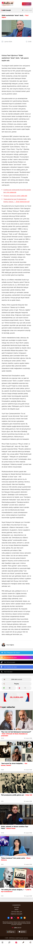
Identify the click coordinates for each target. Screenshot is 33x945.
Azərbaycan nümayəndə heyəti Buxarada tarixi (17, 191)
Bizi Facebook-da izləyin (10, 667)
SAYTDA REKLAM (16, 911)
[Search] (9, 942)
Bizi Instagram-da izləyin (10, 657)
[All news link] (30, 942)
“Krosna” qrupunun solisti (15, 196)
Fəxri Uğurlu (10, 645)
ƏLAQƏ (16, 907)
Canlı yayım (26, 4)
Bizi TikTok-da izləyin (9, 662)
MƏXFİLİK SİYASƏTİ (16, 914)
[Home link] (16, 942)
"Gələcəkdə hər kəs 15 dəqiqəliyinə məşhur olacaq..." (16, 200)
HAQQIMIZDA (16, 905)
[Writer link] (23, 942)
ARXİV (16, 909)
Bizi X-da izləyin (8, 671)
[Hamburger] (2, 942)
